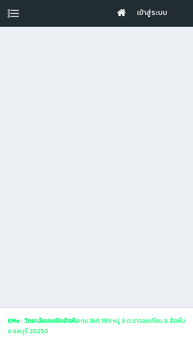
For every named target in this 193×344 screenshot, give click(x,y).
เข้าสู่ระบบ (152, 12)
